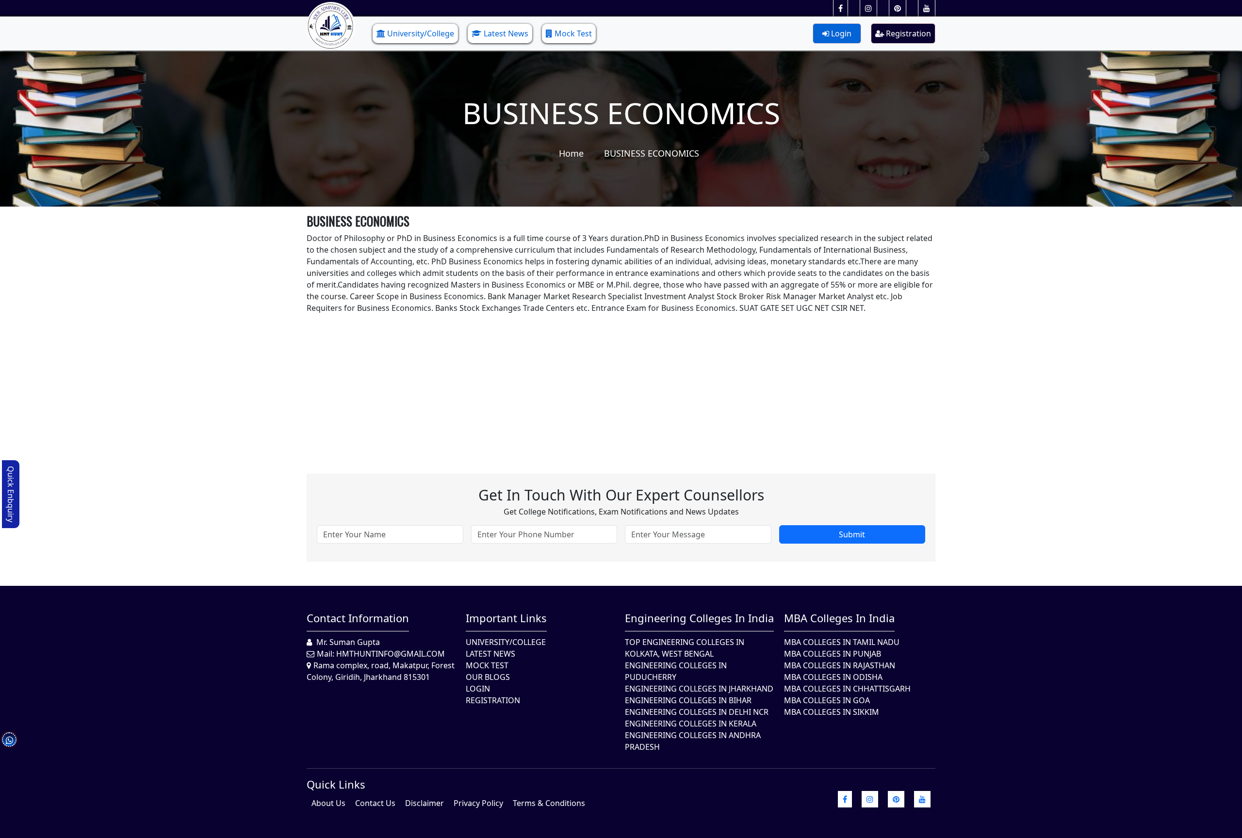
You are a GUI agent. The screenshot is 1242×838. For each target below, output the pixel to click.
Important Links (506, 618)
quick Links (336, 784)
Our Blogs (488, 677)
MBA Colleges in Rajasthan (839, 665)
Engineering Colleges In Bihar (688, 700)
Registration (907, 33)
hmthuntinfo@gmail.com (390, 653)
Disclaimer (424, 803)
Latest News (506, 33)
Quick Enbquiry (10, 494)
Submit (852, 534)
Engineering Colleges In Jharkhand (699, 688)
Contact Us (375, 803)
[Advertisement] (598, 382)
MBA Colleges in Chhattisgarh (847, 688)
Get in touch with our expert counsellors (621, 495)
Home (571, 153)
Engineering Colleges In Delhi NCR (696, 712)
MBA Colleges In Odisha (833, 677)
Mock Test (573, 33)
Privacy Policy (478, 803)
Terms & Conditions (549, 803)
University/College (420, 33)
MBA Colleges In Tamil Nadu (841, 642)
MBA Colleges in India (839, 618)
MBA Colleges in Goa (827, 700)
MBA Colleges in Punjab (832, 653)
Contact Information (358, 618)
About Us (328, 803)
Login (840, 33)
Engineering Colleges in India (699, 618)
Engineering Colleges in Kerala (690, 723)
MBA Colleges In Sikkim (831, 712)
